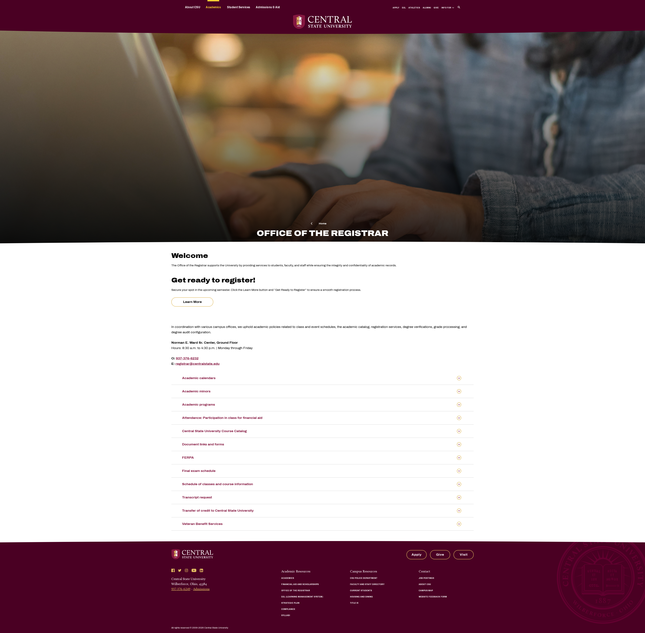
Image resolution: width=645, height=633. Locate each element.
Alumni (427, 8)
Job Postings (426, 578)
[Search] (459, 7)
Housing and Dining (361, 597)
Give (436, 8)
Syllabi (285, 615)
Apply (396, 8)
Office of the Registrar (295, 590)
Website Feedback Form (433, 597)
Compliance (288, 609)
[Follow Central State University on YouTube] (193, 570)
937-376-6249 (180, 589)
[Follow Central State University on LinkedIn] (201, 570)
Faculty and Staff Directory (367, 584)
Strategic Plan (290, 603)
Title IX (354, 603)
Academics (213, 7)
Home (322, 223)
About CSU (192, 7)
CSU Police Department (363, 578)
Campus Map (426, 590)
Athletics (414, 8)
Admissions (201, 589)
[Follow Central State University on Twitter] (179, 570)
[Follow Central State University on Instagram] (186, 570)
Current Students (361, 590)
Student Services (238, 7)
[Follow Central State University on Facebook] (173, 570)
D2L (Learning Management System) (302, 597)
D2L (404, 8)
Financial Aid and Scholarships (300, 584)
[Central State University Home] (322, 22)
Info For (446, 8)
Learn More (192, 302)
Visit (464, 554)
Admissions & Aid (268, 7)
